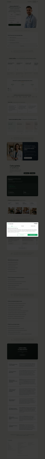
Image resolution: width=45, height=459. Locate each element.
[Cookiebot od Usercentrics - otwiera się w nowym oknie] (34, 223)
